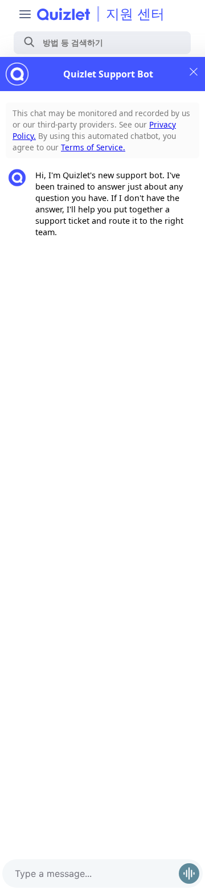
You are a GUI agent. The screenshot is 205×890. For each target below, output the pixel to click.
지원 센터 (135, 14)
